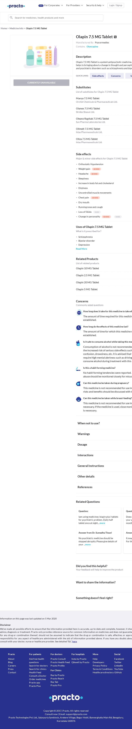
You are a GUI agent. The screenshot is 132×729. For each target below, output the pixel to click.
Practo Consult (58, 658)
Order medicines (37, 679)
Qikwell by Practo (80, 662)
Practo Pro (56, 685)
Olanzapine (92, 46)
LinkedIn (118, 665)
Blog (10, 662)
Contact (12, 672)
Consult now (51, 714)
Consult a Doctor (37, 675)
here (74, 641)
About (11, 658)
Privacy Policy (100, 665)
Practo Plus (35, 686)
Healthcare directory (103, 672)
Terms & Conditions (103, 669)
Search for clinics (37, 669)
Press (11, 669)
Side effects (98, 75)
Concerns (116, 75)
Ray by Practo (57, 675)
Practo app (34, 682)
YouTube (118, 669)
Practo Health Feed (60, 662)
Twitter (118, 662)
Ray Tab (54, 681)
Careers (12, 665)
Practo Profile (58, 665)
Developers (98, 662)
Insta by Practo (78, 658)
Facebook (119, 658)
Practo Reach (57, 678)
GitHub (118, 672)
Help (95, 658)
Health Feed (35, 672)
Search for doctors (38, 665)
